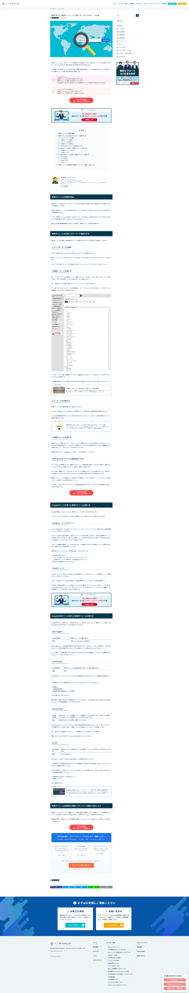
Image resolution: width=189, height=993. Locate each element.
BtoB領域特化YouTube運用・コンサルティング (120, 974)
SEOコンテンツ (97, 960)
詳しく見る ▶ (62, 855)
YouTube (139, 3)
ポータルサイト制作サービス (115, 982)
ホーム (115, 3)
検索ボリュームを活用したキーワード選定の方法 (72, 136)
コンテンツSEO (55, 17)
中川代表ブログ (122, 56)
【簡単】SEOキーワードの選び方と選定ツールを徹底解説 (82, 388)
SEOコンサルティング (113, 947)
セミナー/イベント (154, 3)
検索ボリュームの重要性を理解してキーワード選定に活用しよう (76, 165)
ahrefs (62, 162)
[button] (56, 887)
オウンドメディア (122, 41)
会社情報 (164, 3)
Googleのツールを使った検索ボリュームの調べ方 (72, 148)
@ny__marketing (69, 179)
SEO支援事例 (121, 38)
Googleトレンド (65, 152)
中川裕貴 (63, 177)
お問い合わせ (182, 3)
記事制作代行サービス (113, 963)
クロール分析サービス (113, 966)
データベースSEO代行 (113, 960)
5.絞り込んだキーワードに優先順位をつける (72, 146)
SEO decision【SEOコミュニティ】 (117, 985)
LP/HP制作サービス (113, 979)
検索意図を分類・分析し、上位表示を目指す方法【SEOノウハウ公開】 (86, 425)
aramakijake (64, 158)
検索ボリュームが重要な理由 (66, 133)
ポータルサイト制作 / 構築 (124, 53)
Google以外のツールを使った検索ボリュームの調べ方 (73, 154)
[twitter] (64, 186)
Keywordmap (64, 160)
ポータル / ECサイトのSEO (124, 50)
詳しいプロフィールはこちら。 (67, 183)
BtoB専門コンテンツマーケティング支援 (118, 971)
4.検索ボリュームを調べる (67, 144)
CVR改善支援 (111, 977)
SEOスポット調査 (112, 955)
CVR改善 (120, 25)
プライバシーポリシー (55, 956)
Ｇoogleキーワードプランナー (68, 150)
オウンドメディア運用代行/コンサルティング (119, 952)
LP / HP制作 (121, 28)
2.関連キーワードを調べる (67, 140)
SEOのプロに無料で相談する (81, 865)
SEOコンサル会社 (61, 257)
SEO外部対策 (121, 35)
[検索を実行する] (137, 15)
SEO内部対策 (121, 32)
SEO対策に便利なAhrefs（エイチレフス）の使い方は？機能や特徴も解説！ (87, 790)
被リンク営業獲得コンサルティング (117, 968)
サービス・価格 (123, 3)
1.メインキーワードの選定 (67, 138)
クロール (120, 44)
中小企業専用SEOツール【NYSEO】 (117, 949)
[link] (62, 186)
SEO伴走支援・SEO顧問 (114, 958)
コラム (145, 3)
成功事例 (131, 3)
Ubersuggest (64, 156)
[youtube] (67, 186)
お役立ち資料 (172, 3)
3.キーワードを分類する (67, 142)
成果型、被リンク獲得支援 (175, 988)
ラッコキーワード (80, 283)
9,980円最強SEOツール (175, 980)
